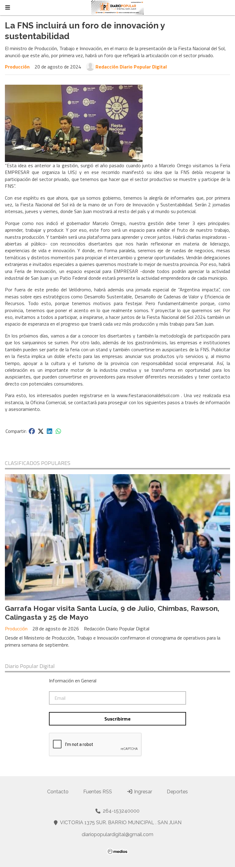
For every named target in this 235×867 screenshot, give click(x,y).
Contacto (58, 792)
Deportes (177, 792)
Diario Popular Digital (30, 666)
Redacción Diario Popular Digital (131, 66)
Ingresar (142, 792)
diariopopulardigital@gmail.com (117, 834)
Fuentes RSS (97, 792)
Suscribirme (117, 718)
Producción (17, 66)
